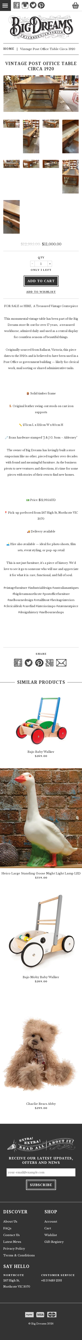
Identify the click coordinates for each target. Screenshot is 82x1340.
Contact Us (11, 1235)
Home (8, 49)
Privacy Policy (14, 1248)
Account (50, 1221)
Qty (41, 258)
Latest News (12, 1242)
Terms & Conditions (19, 1255)
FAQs (7, 1228)
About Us (10, 1221)
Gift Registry (54, 1242)
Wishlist (50, 1235)
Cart (47, 1228)
